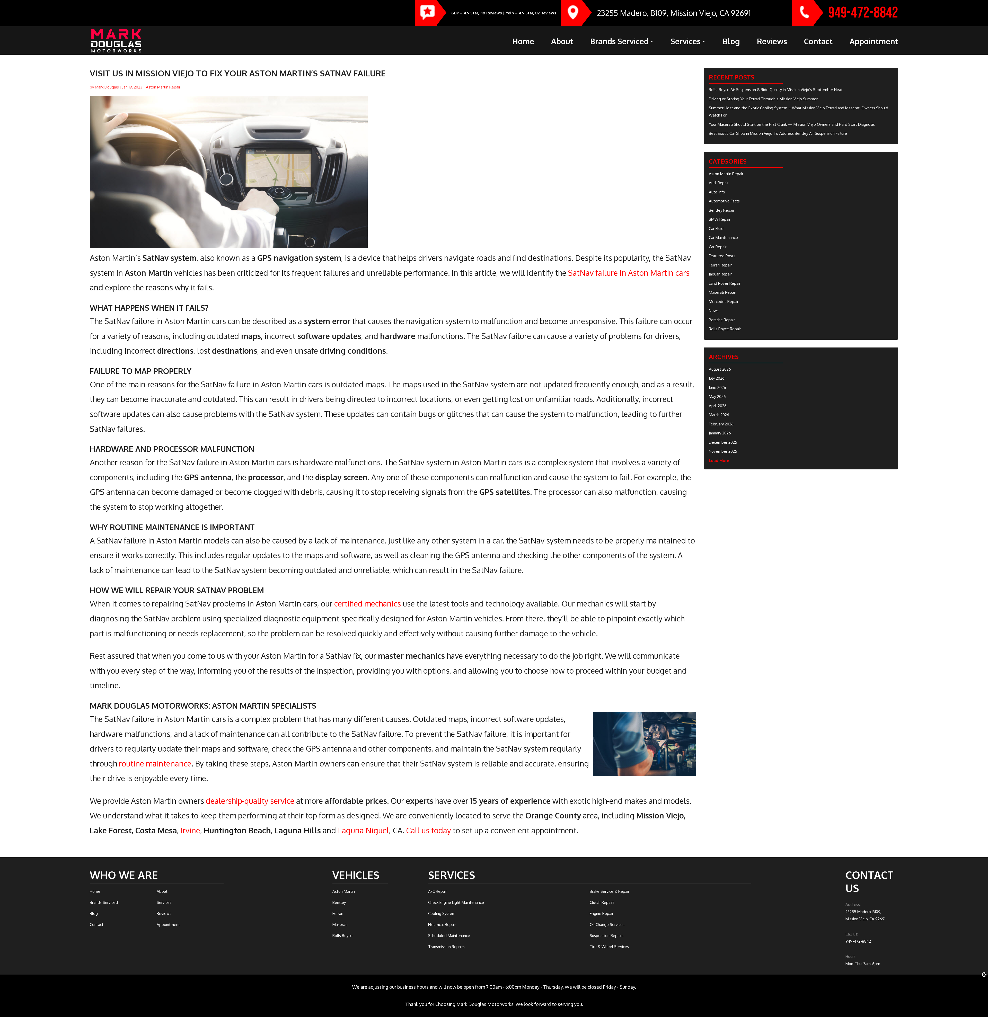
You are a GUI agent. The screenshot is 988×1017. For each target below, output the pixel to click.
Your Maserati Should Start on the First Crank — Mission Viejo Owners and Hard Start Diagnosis (792, 124)
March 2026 (719, 414)
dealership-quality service (250, 801)
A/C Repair (437, 891)
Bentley (339, 902)
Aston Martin (343, 891)
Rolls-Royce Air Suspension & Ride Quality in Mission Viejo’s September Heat (776, 89)
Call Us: (851, 934)
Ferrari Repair (720, 265)
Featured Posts (722, 255)
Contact (818, 42)
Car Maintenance (723, 237)
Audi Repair (719, 182)
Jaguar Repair (720, 274)
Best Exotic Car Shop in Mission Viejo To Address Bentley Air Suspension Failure (778, 133)
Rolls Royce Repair (725, 328)
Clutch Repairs (602, 902)
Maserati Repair (722, 292)
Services (686, 42)
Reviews (772, 42)
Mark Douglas (107, 87)
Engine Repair (601, 913)
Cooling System (441, 913)
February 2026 (721, 424)
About (562, 42)
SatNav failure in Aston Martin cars (629, 273)
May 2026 (717, 396)
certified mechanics (367, 603)
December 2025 (723, 442)
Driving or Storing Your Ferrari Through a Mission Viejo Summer (763, 98)
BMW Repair (719, 219)
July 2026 (717, 378)
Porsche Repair (722, 319)
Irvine (190, 830)
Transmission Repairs (446, 946)
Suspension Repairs (606, 935)
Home (523, 42)
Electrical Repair (442, 924)
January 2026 (720, 433)
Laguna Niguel (363, 830)
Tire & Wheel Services (609, 946)
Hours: (850, 956)
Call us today (428, 830)
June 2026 (717, 387)
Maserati (340, 924)
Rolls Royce (342, 935)
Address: (853, 904)
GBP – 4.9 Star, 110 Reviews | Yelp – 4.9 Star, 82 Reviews (503, 13)
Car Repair (718, 246)
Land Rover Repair (724, 283)
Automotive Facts (724, 201)
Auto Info (717, 192)
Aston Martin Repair (163, 87)
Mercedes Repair (723, 301)
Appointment (874, 42)
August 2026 (720, 369)
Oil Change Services (607, 924)
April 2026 (718, 405)
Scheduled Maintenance (449, 935)
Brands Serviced (619, 42)
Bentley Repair (721, 210)
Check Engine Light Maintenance (456, 902)
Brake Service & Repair (609, 891)
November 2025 (723, 451)
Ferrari (337, 913)
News (714, 310)
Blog (731, 42)
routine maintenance (155, 763)
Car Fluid (716, 228)
